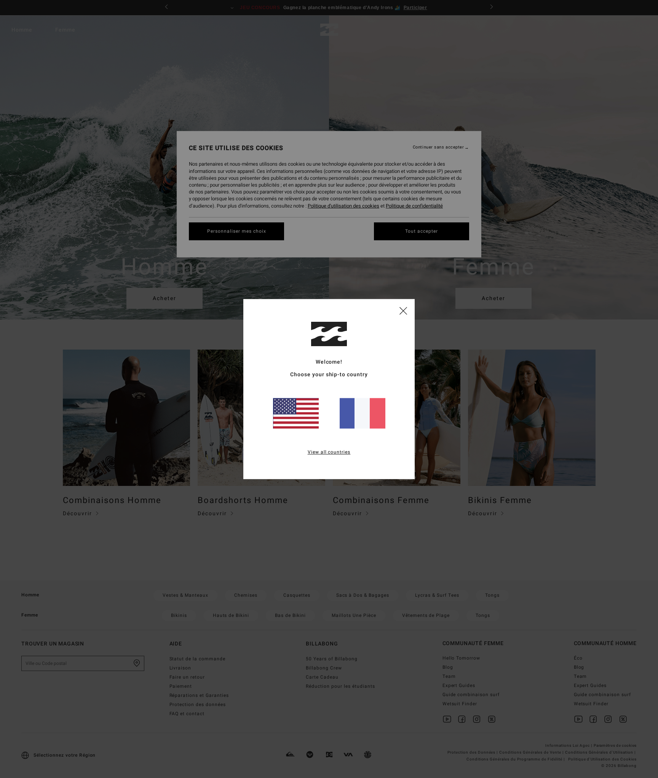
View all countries (329, 452)
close (403, 310)
